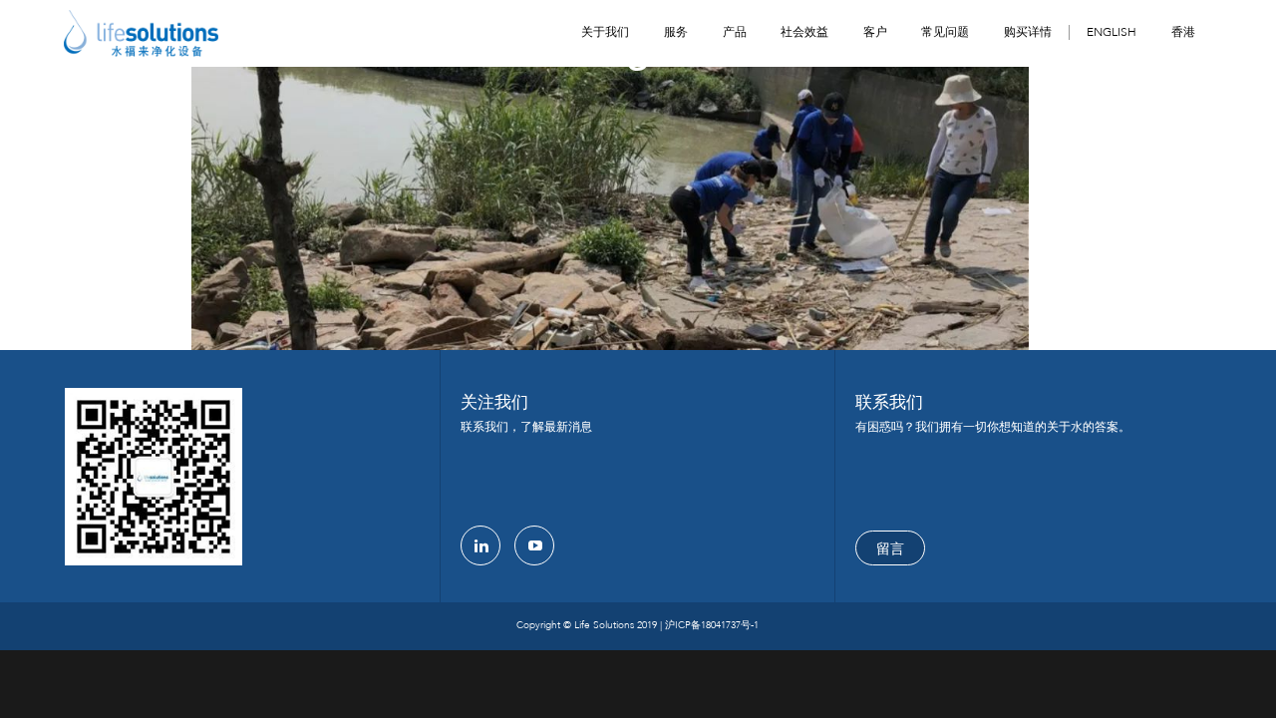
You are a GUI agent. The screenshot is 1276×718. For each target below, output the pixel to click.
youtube (534, 545)
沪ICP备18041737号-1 (712, 625)
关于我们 (605, 32)
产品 (735, 32)
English (1111, 32)
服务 (676, 32)
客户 (875, 32)
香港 (1183, 32)
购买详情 (1028, 32)
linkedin (480, 545)
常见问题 (945, 32)
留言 (890, 548)
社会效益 (804, 32)
